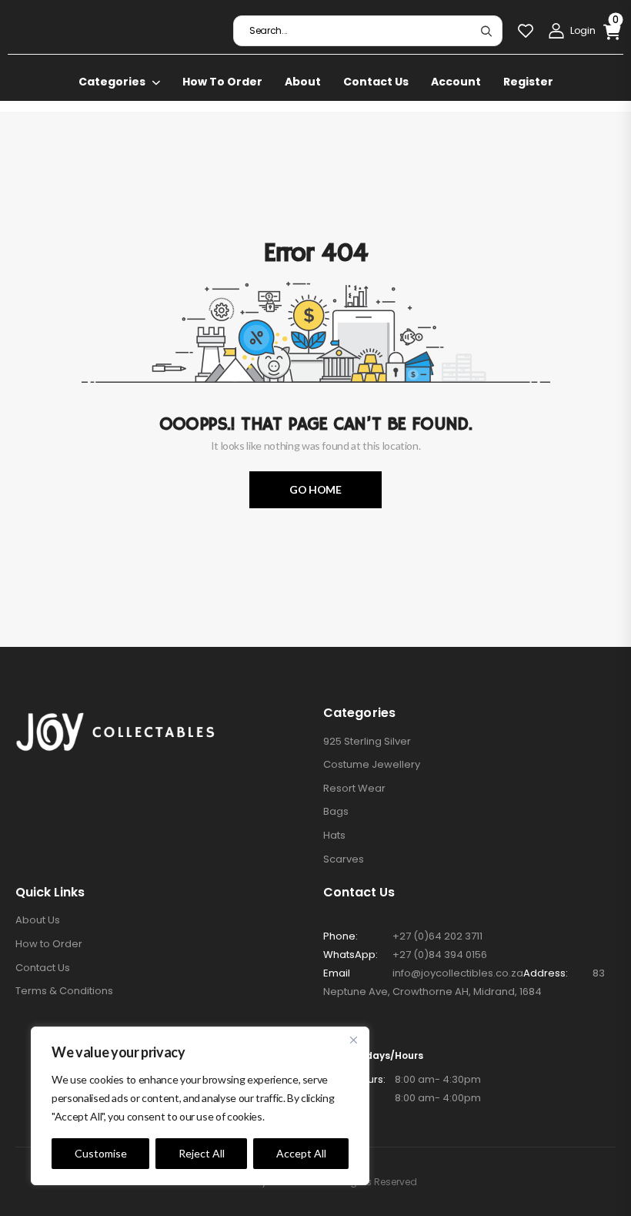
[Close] (353, 1039)
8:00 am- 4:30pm (402, 1079)
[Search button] (485, 30)
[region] (200, 1106)
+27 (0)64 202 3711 (437, 936)
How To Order (222, 81)
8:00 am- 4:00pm (402, 1097)
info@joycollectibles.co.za (457, 973)
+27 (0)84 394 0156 (439, 954)
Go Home (315, 489)
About (303, 81)
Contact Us (376, 81)
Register (528, 81)
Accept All (301, 1153)
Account (456, 81)
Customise (101, 1153)
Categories (111, 81)
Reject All (202, 1153)
